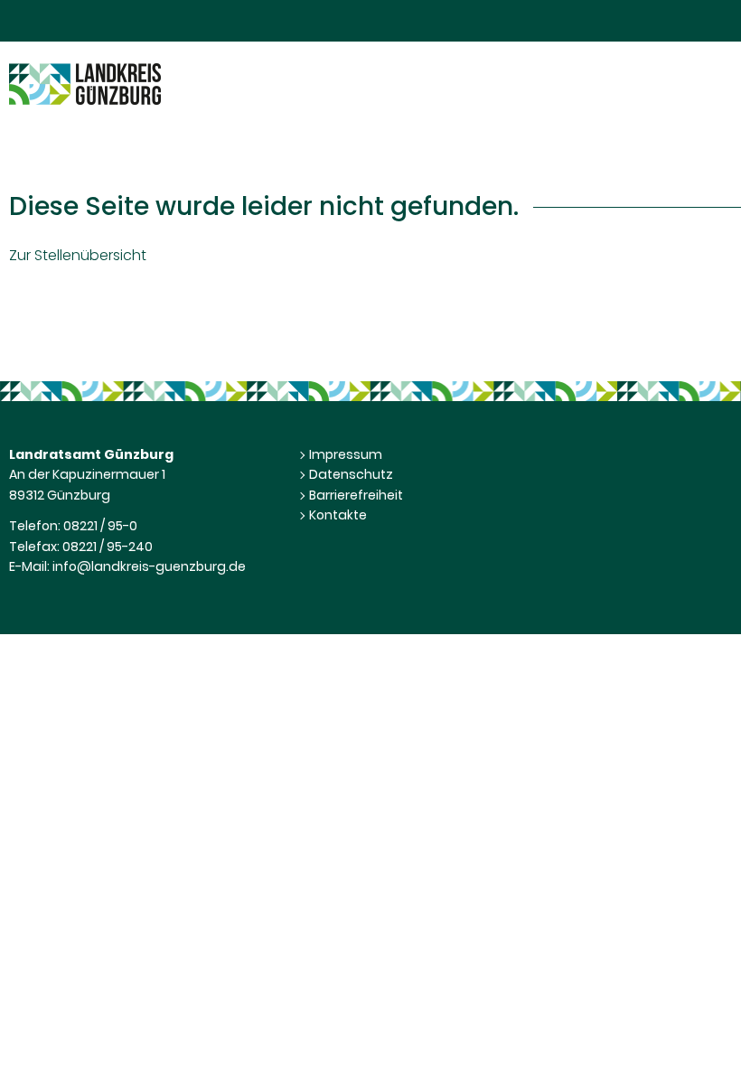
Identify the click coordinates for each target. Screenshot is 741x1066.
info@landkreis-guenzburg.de (149, 566)
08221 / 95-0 (100, 526)
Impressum (345, 454)
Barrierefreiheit (356, 495)
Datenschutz (351, 474)
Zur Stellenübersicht (77, 255)
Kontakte (338, 515)
